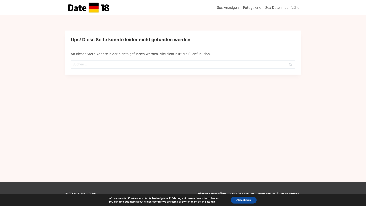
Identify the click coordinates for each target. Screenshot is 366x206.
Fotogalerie (252, 8)
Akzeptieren (243, 200)
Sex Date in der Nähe (282, 8)
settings (210, 202)
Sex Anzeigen (228, 8)
